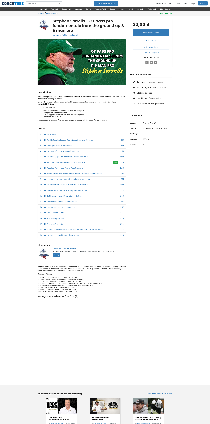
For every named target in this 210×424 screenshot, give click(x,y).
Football (41, 13)
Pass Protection (52, 13)
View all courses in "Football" (159, 393)
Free (115, 162)
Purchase (151, 32)
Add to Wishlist (151, 47)
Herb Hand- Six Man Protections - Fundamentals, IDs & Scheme (101, 418)
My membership (106, 3)
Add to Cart (151, 40)
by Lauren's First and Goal (65, 35)
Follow (56, 255)
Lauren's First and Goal (64, 248)
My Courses (181, 3)
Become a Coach (163, 3)
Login (193, 3)
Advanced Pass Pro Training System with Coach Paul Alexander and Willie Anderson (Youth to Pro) (148, 418)
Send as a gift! (165, 13)
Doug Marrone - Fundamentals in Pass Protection (59, 418)
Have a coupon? (151, 53)
